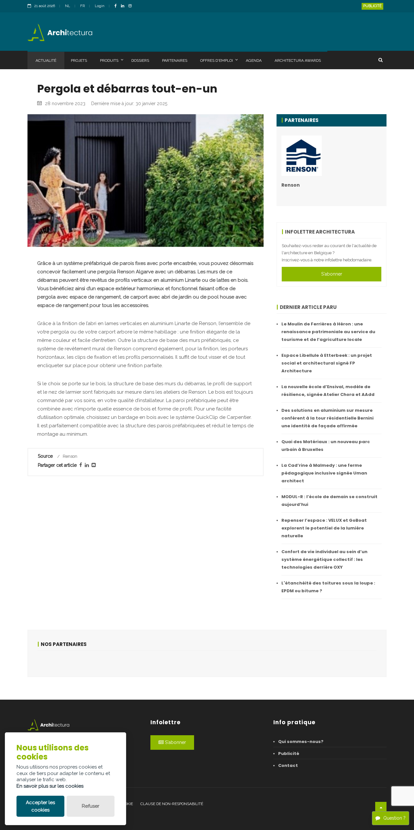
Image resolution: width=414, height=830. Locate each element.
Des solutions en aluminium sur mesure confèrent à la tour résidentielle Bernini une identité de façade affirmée (327, 418)
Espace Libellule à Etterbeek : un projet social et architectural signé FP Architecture (326, 363)
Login (99, 6)
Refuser (90, 806)
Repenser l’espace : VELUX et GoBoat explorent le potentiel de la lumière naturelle (324, 528)
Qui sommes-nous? (300, 741)
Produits (109, 60)
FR (82, 6)
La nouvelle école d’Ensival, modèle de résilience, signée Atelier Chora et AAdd (328, 391)
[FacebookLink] (117, 6)
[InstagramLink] (131, 6)
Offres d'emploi (216, 60)
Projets (79, 60)
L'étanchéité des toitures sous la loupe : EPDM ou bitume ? (328, 587)
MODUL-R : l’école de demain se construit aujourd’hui (329, 501)
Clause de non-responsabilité (171, 804)
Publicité (372, 6)
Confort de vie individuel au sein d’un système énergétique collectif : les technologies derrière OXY (324, 559)
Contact (288, 765)
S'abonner (331, 274)
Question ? (394, 818)
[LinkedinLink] (124, 6)
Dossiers (140, 60)
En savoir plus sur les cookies (49, 786)
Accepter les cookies (40, 806)
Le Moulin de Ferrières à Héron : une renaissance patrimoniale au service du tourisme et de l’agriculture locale (328, 332)
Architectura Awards (298, 60)
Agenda (254, 60)
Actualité (46, 60)
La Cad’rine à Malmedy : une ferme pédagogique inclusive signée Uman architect (324, 473)
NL (67, 6)
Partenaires (174, 60)
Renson (290, 185)
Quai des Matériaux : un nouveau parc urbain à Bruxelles (325, 446)
